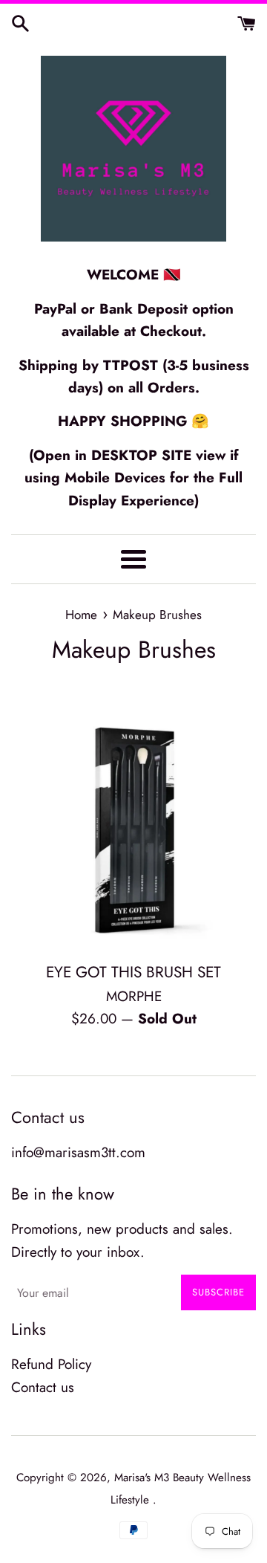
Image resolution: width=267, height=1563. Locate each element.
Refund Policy (51, 1364)
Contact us (42, 1387)
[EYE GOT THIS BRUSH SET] (133, 830)
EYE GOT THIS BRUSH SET (133, 972)
